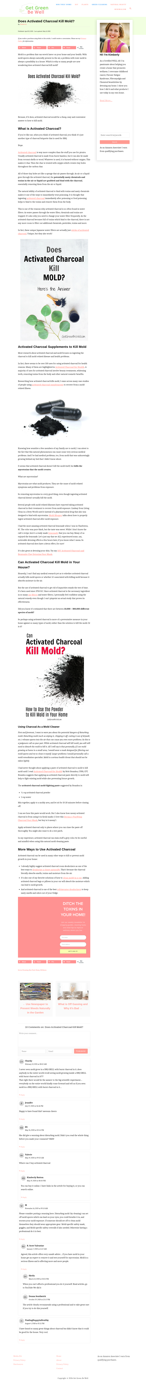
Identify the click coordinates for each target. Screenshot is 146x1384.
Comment (81, 1051)
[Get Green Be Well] (33, 8)
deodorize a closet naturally (46, 869)
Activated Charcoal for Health (69, 367)
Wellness (43, 970)
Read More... (106, 100)
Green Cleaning (23, 970)
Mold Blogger (55, 515)
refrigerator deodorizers (69, 889)
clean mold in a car (72, 878)
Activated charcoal (27, 152)
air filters (33, 594)
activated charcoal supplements (47, 384)
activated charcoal (36, 198)
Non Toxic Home (34, 970)
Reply (23, 1095)
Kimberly (23, 24)
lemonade (53, 533)
